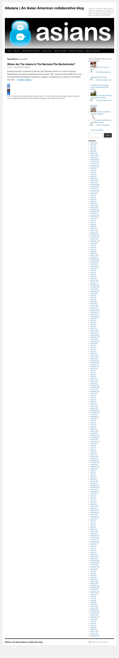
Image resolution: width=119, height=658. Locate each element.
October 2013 (94, 464)
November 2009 (94, 563)
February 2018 (94, 356)
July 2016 (93, 395)
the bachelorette (33, 98)
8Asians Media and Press (31, 51)
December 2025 (94, 159)
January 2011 (94, 533)
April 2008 (93, 602)
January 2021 (94, 283)
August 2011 (94, 519)
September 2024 (94, 191)
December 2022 (94, 235)
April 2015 (93, 427)
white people (52, 98)
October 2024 (94, 189)
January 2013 (94, 483)
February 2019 (94, 331)
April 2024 (93, 201)
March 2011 (93, 529)
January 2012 (94, 508)
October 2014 (94, 439)
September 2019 (94, 316)
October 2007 (94, 615)
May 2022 (93, 249)
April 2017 (93, 377)
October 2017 (94, 364)
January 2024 (94, 207)
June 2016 (93, 398)
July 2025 (93, 170)
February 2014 (94, 456)
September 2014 (94, 441)
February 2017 (94, 381)
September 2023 (94, 216)
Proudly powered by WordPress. (100, 642)
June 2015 (93, 423)
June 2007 (93, 623)
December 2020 (94, 285)
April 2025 (93, 176)
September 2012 (94, 492)
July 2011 (93, 521)
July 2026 (93, 145)
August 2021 (94, 268)
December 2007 (94, 611)
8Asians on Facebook (76, 51)
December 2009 (94, 560)
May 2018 (93, 349)
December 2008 (94, 586)
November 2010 (94, 537)
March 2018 (93, 354)
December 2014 (94, 435)
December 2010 (94, 535)
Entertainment (37, 96)
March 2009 (93, 579)
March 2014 (93, 454)
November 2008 (94, 588)
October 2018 (94, 339)
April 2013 (93, 477)
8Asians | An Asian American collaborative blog (44, 7)
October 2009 (94, 565)
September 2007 (94, 617)
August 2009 (94, 569)
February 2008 (94, 606)
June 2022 (93, 247)
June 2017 (93, 372)
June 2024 (93, 197)
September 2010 (94, 542)
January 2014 (94, 458)
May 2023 (93, 224)
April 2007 (93, 627)
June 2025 (93, 172)
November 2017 (94, 362)
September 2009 (94, 567)
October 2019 (94, 314)
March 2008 (93, 604)
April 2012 (93, 502)
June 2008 (93, 598)
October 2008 (94, 590)
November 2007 (94, 613)
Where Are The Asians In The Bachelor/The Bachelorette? (41, 64)
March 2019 (93, 329)
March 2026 (93, 153)
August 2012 (94, 494)
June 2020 (93, 297)
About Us (17, 51)
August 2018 (94, 343)
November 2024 (94, 187)
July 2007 (93, 621)
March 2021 (93, 278)
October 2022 (94, 239)
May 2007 (93, 625)
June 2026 (93, 147)
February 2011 (94, 531)
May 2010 (93, 550)
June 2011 (93, 523)
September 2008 (94, 592)
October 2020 (94, 289)
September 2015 (94, 416)
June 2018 (93, 347)
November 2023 (94, 212)
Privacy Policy (47, 51)
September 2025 (94, 166)
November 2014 (94, 437)
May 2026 (93, 149)
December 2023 (94, 210)
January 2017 (94, 383)
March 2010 (93, 554)
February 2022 (94, 255)
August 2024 (94, 193)
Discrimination (28, 96)
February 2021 (94, 281)
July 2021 (93, 270)
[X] (44, 90)
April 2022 (93, 251)
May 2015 (93, 425)
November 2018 (94, 337)
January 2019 (94, 333)
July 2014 (93, 446)
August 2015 (94, 418)
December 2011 (94, 510)
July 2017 (93, 370)
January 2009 (94, 583)
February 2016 (94, 406)
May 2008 (93, 600)
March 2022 (93, 253)
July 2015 (93, 420)
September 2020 (94, 291)
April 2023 (93, 226)
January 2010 (94, 558)
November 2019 (94, 312)
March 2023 (93, 228)
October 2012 (94, 489)
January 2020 (94, 308)
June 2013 (93, 473)
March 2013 (93, 479)
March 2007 (93, 629)
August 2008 (94, 594)
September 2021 (94, 266)
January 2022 (94, 258)
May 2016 (93, 400)
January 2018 (94, 358)
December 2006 (94, 636)
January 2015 (94, 433)
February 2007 (94, 631)
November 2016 (94, 387)
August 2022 (94, 243)
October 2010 (94, 540)
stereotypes (14, 98)
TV (44, 96)
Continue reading (25, 79)
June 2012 (93, 498)
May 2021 (93, 274)
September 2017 (94, 366)
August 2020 (94, 293)
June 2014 (93, 448)
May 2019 (93, 324)
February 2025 (94, 180)
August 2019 (94, 318)
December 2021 (94, 260)
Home (9, 51)
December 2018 (94, 335)
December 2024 (94, 184)
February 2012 (94, 506)
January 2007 (94, 634)
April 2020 (93, 301)
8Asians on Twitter (60, 51)
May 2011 (93, 525)
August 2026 (94, 143)
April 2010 (93, 552)
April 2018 (93, 352)
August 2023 (94, 218)
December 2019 (94, 310)
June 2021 (93, 272)
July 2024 (93, 195)
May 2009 (93, 575)
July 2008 (93, 596)
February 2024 (94, 205)
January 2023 (94, 232)
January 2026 (94, 157)
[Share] (44, 93)
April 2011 (93, 527)
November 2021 (94, 262)
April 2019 (93, 326)
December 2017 (94, 360)
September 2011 (94, 517)
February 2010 (94, 556)
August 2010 (94, 544)
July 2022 (93, 245)
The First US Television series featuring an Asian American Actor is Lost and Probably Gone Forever (101, 84)
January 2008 (94, 608)
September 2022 (94, 241)
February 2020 (94, 306)
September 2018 (94, 341)
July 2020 (93, 295)
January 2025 (94, 182)
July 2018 (93, 345)
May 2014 (93, 450)
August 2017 (94, 368)
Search (108, 135)
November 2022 (94, 237)
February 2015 (94, 431)
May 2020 (93, 299)
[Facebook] (44, 85)
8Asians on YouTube (93, 51)
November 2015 (94, 412)
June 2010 (93, 548)
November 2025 (94, 161)
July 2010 (93, 546)
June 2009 (93, 573)
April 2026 (93, 151)
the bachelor (23, 98)
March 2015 (93, 429)
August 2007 (94, 619)
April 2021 (93, 276)
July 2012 (93, 496)
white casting (43, 98)
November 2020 (94, 287)
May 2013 (93, 475)
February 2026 (94, 155)
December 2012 (94, 485)
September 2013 (94, 466)
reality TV (71, 96)
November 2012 (94, 487)
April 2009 (93, 577)
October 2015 (94, 414)
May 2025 (93, 174)
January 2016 (94, 408)
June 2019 (93, 322)
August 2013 (94, 469)
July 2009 (93, 571)
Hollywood (64, 96)
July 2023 (93, 220)
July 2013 (93, 471)
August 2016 (94, 393)
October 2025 (94, 164)
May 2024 (93, 199)
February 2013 (94, 481)
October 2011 (94, 514)
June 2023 (93, 222)
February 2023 (94, 230)
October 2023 (94, 214)
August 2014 (94, 443)
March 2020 (93, 304)
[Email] (44, 88)
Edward (27, 67)
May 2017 (93, 375)
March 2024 (93, 203)
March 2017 (93, 379)
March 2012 (93, 504)
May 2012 (93, 500)
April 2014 (93, 452)
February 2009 (94, 581)
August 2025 (94, 168)
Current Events (18, 96)
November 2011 (94, 512)
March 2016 (93, 404)
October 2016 (94, 389)
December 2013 (94, 460)
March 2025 (93, 178)
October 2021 (94, 264)
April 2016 (93, 402)
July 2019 (93, 320)
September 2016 (94, 391)
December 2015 (94, 410)
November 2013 (94, 462)
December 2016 (94, 385)
